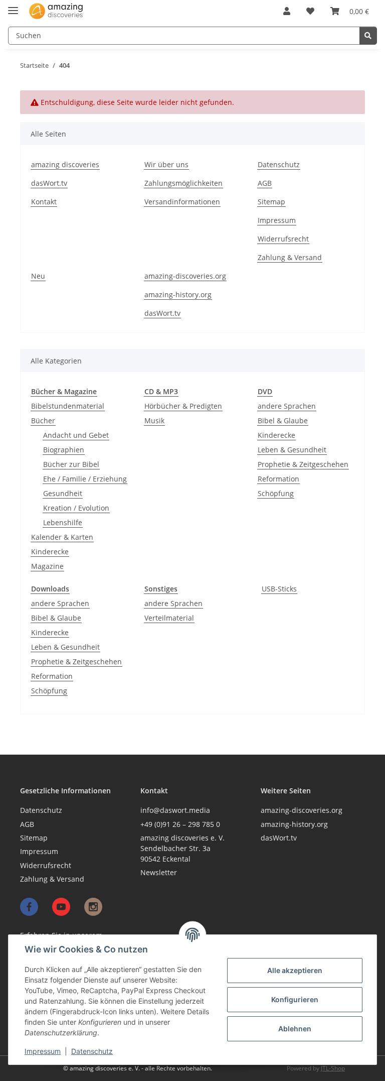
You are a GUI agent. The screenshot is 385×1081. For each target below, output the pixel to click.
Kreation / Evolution (76, 508)
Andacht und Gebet (76, 435)
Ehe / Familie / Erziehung (85, 479)
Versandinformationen (182, 201)
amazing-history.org (178, 294)
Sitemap (271, 201)
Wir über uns (166, 164)
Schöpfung (276, 493)
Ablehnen (294, 1028)
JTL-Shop (333, 1068)
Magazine (47, 566)
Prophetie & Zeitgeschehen (303, 464)
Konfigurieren (294, 999)
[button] (286, 11)
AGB (265, 183)
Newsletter (158, 872)
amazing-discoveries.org (185, 276)
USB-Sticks (279, 588)
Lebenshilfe (62, 522)
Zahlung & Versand (290, 257)
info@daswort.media (175, 810)
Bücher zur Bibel (71, 464)
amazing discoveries (65, 164)
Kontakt (44, 201)
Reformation (278, 479)
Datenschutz (92, 1051)
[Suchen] (368, 36)
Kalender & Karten (62, 537)
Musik (154, 420)
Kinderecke (50, 551)
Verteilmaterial (169, 618)
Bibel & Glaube (283, 420)
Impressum (43, 1051)
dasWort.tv (49, 183)
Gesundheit (62, 493)
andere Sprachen (287, 406)
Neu (38, 276)
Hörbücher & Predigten (183, 406)
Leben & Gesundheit (292, 449)
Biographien (63, 449)
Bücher (43, 420)
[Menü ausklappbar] (13, 6)
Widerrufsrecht (283, 239)
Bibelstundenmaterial (67, 406)
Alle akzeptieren (294, 970)
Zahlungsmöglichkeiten (183, 183)
